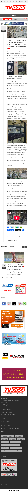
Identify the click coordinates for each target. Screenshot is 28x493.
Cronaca (17, 237)
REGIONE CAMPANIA (13, 445)
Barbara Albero (13, 240)
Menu (21, 1)
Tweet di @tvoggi (5, 485)
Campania (4, 439)
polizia (4, 445)
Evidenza (21, 237)
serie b (19, 448)
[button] (2, 24)
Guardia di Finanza (15, 442)
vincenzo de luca (16, 450)
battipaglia (19, 436)
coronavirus (21, 439)
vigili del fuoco (6, 450)
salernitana (5, 448)
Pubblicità (3, 456)
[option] (14, 23)
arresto (11, 436)
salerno (13, 448)
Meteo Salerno (7, 290)
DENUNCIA (5, 442)
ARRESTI (4, 436)
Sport (10, 277)
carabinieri (12, 439)
